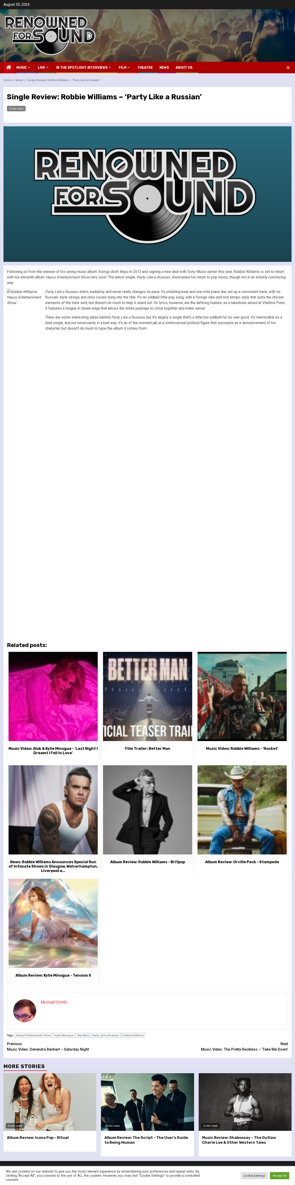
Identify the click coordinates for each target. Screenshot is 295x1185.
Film (122, 68)
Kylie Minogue (64, 1035)
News (164, 68)
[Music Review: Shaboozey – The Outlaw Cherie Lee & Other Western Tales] (245, 1102)
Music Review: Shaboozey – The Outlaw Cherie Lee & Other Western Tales (239, 1140)
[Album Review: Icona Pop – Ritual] (49, 1102)
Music (21, 68)
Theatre (145, 68)
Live (41, 68)
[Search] (288, 67)
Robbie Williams (133, 1035)
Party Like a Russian (105, 1035)
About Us (184, 68)
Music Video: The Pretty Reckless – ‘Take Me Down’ (244, 1047)
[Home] (8, 68)
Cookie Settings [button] (254, 1175)
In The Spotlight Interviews (82, 68)
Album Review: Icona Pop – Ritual (38, 1137)
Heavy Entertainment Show (33, 1035)
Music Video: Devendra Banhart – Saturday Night (48, 1047)
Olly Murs (83, 1035)
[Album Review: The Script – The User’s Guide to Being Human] (147, 1102)
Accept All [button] (279, 1175)
